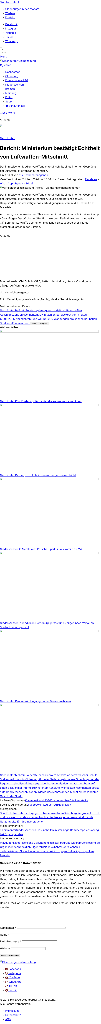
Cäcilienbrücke (79, 800)
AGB (8, 1019)
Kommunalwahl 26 (16, 80)
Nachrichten (12, 72)
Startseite (6, 323)
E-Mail (29, 183)
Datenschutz (13, 1015)
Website (5, 948)
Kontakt (10, 17)
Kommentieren (21, 323)
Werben (10, 13)
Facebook (11, 24)
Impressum (12, 1010)
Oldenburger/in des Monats (22, 9)
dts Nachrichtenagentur (33, 175)
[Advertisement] (50, 258)
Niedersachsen (14, 84)
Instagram (11, 28)
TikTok (9, 37)
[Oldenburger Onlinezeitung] (18, 962)
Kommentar (8, 927)
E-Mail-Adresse (10, 941)
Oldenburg (11, 76)
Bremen (10, 88)
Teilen (33, 323)
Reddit (19, 183)
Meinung (10, 93)
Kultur (8, 97)
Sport (8, 101)
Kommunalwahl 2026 (38, 800)
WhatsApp (11, 41)
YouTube (10, 32)
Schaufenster (16, 105)
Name (4, 934)
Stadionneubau (60, 800)
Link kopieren (43, 323)
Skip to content (9, 2)
